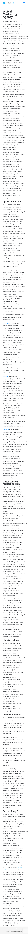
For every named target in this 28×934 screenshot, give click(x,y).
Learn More (6, 270)
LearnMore (6, 376)
